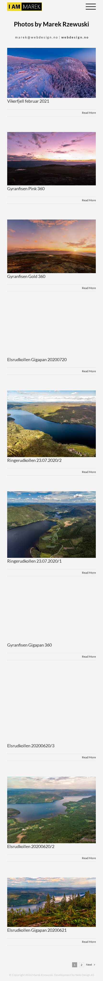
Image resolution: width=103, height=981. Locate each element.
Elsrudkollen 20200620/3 (30, 745)
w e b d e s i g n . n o (74, 37)
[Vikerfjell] (51, 73)
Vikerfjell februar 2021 (28, 101)
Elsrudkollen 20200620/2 (30, 846)
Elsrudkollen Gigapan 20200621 (37, 930)
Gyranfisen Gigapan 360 (29, 645)
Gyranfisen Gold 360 (26, 276)
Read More (89, 112)
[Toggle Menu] (90, 7)
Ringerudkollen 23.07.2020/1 (34, 561)
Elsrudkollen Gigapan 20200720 (37, 359)
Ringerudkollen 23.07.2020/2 (34, 460)
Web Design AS (84, 975)
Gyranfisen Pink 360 (26, 188)
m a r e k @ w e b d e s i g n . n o (36, 37)
